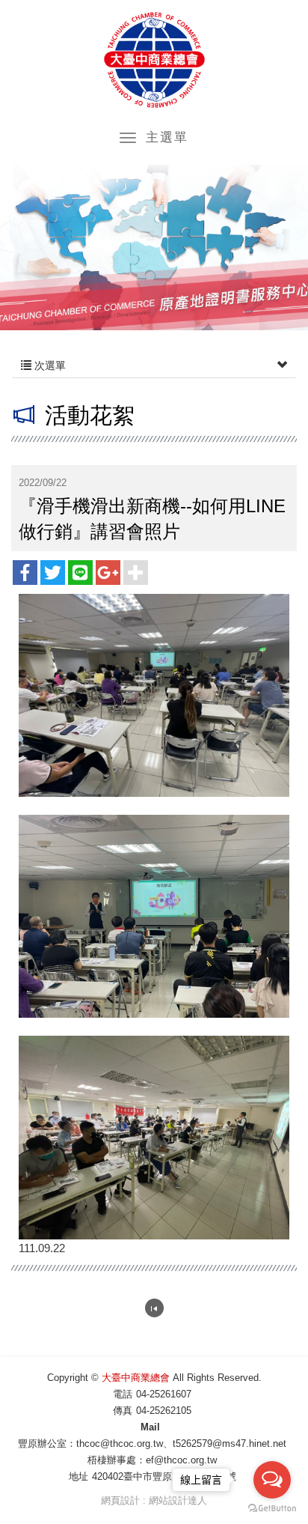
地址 (78, 1476)
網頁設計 (120, 1500)
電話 (122, 1394)
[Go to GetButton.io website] (272, 1509)
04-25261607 (163, 1394)
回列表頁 (154, 1308)
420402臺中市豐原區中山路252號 (164, 1476)
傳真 (122, 1410)
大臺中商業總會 (154, 59)
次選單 (48, 365)
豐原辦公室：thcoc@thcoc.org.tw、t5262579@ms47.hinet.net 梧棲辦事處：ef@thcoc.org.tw (155, 1452)
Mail (150, 1427)
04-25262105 (163, 1410)
